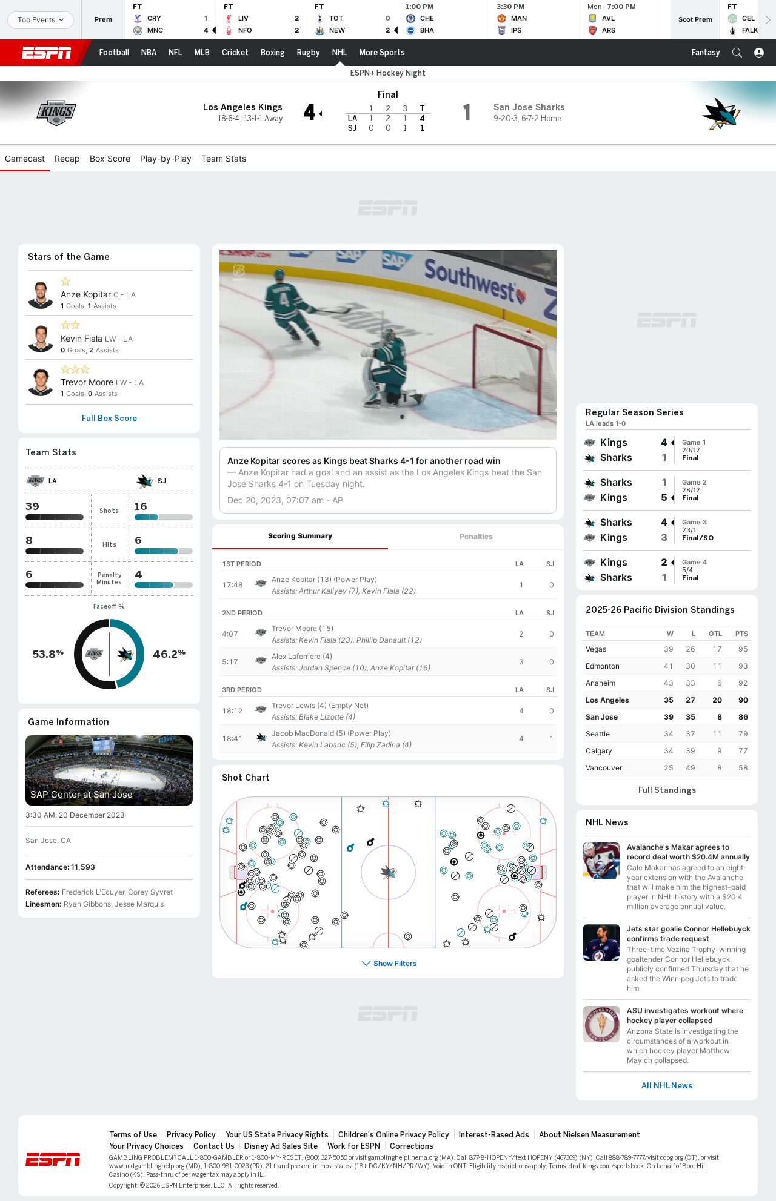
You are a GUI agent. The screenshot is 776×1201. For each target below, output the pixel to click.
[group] (667, 450)
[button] (737, 53)
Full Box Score (109, 418)
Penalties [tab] (476, 536)
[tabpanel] (388, 655)
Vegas (596, 648)
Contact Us (214, 1146)
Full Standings (667, 790)
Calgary (599, 750)
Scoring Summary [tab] (300, 535)
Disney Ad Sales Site (281, 1146)
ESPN (47, 52)
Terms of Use (133, 1135)
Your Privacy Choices (146, 1146)
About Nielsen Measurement (589, 1135)
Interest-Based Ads (494, 1135)
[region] (388, 574)
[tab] (300, 536)
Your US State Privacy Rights (277, 1135)
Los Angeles (607, 699)
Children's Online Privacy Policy (393, 1135)
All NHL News (666, 1086)
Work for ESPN (353, 1146)
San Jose (602, 716)
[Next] (767, 19)
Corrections (411, 1146)
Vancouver (604, 767)
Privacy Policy (191, 1135)
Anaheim (600, 682)
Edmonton (603, 665)
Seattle (598, 733)
